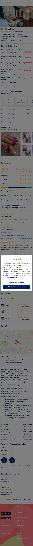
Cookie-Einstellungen (16, 282)
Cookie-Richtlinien (12, 277)
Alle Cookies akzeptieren (16, 287)
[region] (16, 273)
